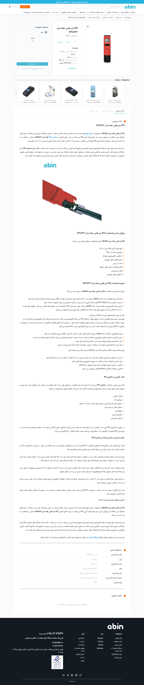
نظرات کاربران (94, 111)
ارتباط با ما (14, 7)
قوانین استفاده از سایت (79, 649)
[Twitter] (81, 675)
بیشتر (32, 38)
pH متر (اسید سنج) (94, 18)
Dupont (100, 638)
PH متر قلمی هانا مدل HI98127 (77, 18)
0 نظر (68, 42)
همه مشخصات (72, 68)
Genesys (100, 648)
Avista (100, 645)
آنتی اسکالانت (118, 641)
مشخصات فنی (107, 111)
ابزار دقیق (118, 18)
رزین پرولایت (118, 657)
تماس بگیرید (32, 64)
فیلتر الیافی (118, 638)
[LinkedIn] (72, 675)
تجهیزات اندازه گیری (107, 18)
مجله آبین (81, 638)
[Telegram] (68, 675)
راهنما (82, 661)
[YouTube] (63, 675)
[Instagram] (76, 675)
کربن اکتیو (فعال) (117, 654)
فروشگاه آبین (127, 18)
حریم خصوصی (80, 654)
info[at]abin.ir (57, 642)
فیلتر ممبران (118, 645)
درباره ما (82, 641)
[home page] (129, 7)
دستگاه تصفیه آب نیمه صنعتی (116, 649)
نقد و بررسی (120, 110)
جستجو (24, 7)
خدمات (82, 657)
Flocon (100, 641)
